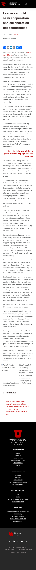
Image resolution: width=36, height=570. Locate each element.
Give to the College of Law (18, 519)
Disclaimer (29, 550)
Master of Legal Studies (18, 460)
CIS (18, 494)
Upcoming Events (18, 521)
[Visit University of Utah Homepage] (4, 4)
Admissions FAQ (18, 463)
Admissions (18, 455)
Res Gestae (18, 477)
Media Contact (18, 480)
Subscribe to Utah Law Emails (18, 482)
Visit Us (18, 465)
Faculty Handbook (18, 502)
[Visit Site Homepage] (18, 437)
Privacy (13, 553)
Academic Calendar (18, 516)
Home (18, 453)
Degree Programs (18, 458)
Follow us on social (18, 485)
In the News (18, 475)
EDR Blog (17, 34)
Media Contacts (21, 553)
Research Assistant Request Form (18, 499)
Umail (18, 497)
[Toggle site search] (25, 4)
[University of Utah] (18, 534)
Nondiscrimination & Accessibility (14, 550)
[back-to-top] (33, 566)
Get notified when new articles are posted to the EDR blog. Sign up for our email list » (18, 153)
